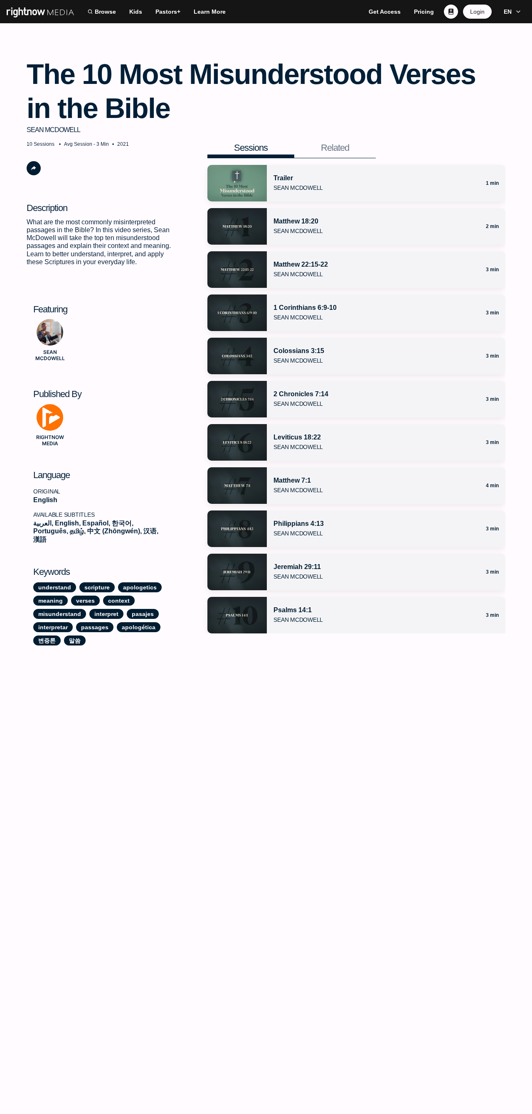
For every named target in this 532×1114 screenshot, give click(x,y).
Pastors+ (167, 11)
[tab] (250, 148)
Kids (135, 11)
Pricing (424, 11)
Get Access (385, 11)
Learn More (210, 11)
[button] (511, 12)
